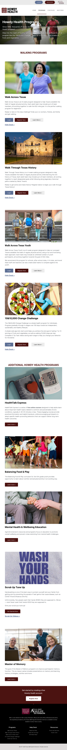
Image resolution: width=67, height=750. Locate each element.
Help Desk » (10, 125)
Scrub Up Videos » (12, 616)
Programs (41, 10)
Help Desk (60, 10)
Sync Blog (51, 10)
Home (34, 10)
